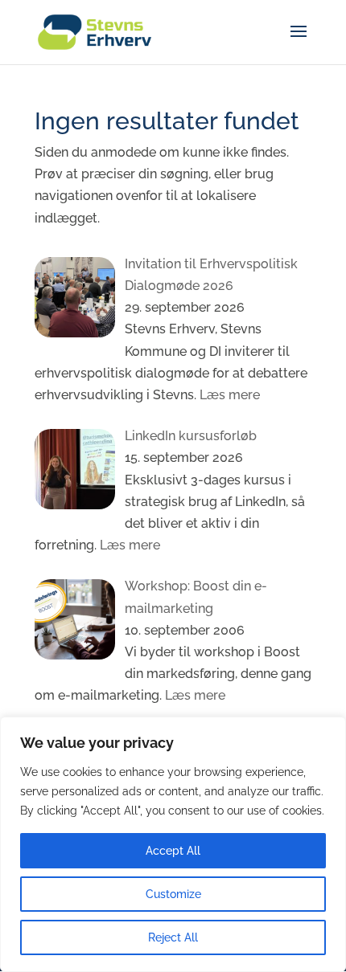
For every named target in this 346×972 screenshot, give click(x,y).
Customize (173, 894)
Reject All (173, 937)
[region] (173, 844)
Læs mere (228, 394)
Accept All (173, 850)
